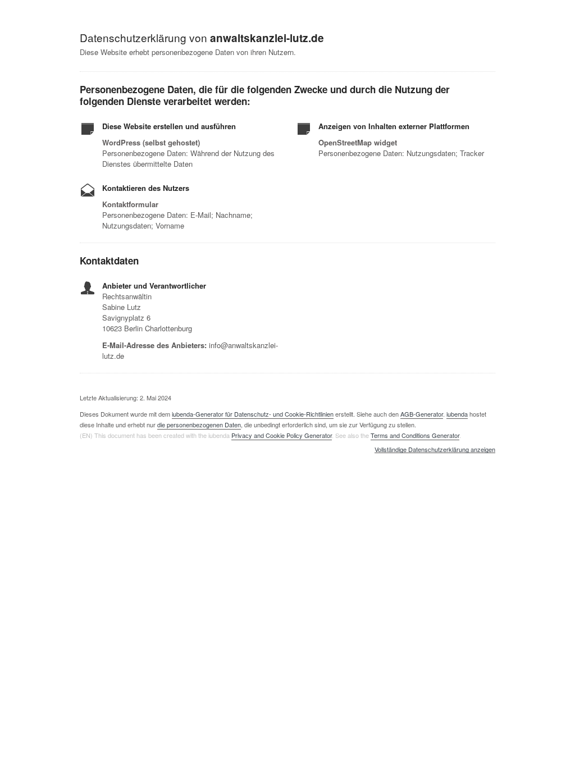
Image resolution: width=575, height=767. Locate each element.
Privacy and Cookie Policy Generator (281, 435)
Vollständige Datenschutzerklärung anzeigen (435, 449)
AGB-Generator (421, 413)
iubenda (457, 413)
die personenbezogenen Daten (199, 424)
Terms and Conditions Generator (415, 435)
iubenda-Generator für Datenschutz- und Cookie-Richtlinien (253, 413)
